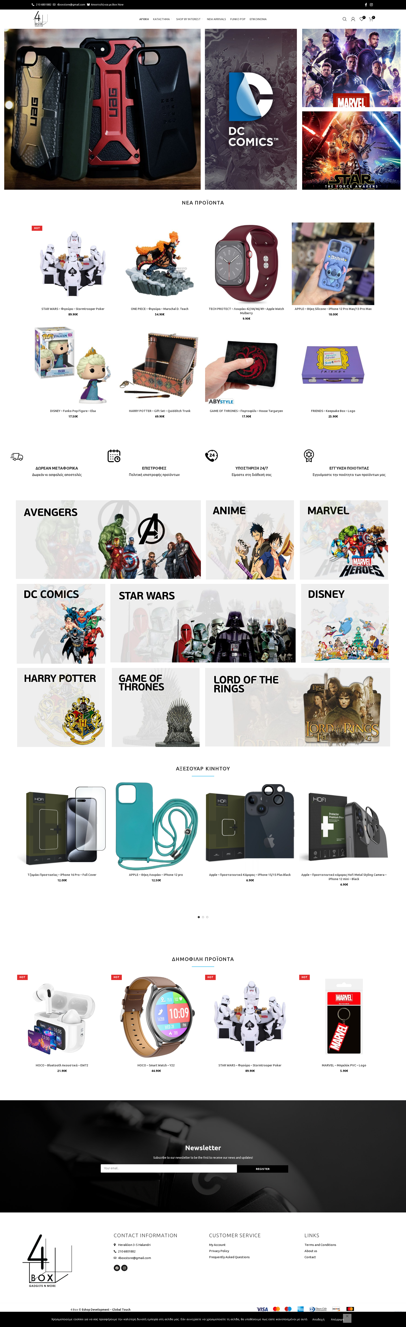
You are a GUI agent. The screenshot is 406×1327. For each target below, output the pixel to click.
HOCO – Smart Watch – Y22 (156, 1065)
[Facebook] (117, 1268)
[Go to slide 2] (203, 917)
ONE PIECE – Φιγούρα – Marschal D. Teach (159, 309)
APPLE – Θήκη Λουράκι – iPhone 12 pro (156, 874)
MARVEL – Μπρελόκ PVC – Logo (344, 1065)
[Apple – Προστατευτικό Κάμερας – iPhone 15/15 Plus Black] (250, 826)
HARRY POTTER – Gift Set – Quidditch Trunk (160, 411)
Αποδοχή (318, 1319)
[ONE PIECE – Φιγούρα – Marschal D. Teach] (159, 264)
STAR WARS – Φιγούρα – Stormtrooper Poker (72, 309)
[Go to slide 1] (199, 917)
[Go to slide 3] (207, 917)
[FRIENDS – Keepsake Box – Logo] (333, 366)
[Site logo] (40, 19)
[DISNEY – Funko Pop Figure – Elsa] (73, 366)
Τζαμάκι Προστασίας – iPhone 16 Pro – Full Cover (61, 874)
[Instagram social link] (371, 4)
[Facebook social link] (366, 4)
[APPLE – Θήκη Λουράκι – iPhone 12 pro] (156, 826)
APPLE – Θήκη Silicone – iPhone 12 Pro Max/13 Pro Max (333, 309)
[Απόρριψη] (347, 1318)
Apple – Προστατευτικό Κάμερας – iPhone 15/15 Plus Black (250, 874)
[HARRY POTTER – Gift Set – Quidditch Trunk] (159, 366)
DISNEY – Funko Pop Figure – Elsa (73, 411)
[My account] (353, 19)
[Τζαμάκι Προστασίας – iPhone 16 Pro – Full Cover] (62, 826)
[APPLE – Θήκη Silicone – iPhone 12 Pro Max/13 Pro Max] (333, 264)
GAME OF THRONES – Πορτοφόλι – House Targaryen (246, 411)
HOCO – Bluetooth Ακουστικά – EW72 (62, 1065)
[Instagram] (124, 1268)
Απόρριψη (337, 1319)
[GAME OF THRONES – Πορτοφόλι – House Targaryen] (246, 366)
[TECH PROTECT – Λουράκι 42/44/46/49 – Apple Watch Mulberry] (246, 264)
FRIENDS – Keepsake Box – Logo (333, 411)
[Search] (344, 19)
